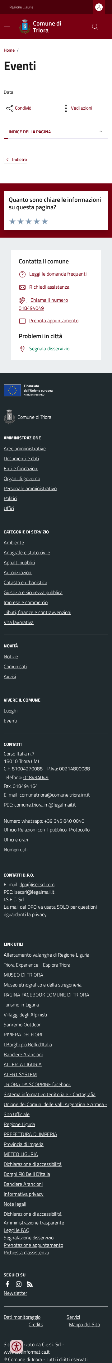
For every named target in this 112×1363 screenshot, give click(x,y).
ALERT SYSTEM (20, 1074)
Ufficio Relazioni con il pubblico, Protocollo (47, 829)
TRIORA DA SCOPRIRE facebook (37, 1084)
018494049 (36, 777)
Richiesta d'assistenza (26, 1252)
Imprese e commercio (26, 602)
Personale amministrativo (30, 488)
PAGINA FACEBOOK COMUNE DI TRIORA (46, 994)
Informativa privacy (24, 1194)
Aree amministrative (25, 448)
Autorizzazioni (18, 572)
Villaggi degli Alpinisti (25, 1014)
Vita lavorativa (19, 622)
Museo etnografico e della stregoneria (43, 984)
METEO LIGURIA (21, 1154)
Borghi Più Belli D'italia (27, 1174)
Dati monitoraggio (22, 1317)
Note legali (15, 1204)
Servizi (73, 1317)
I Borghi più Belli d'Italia (28, 1044)
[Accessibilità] (16, 1346)
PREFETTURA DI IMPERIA (30, 1134)
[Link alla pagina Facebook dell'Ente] (7, 1284)
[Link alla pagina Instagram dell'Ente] (18, 1284)
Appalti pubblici (19, 562)
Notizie (11, 656)
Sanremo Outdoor (22, 1024)
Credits (36, 1324)
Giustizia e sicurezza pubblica (33, 592)
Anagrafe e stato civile (27, 552)
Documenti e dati (21, 458)
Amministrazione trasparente (34, 1222)
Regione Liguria (21, 7)
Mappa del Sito (84, 1324)
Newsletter (15, 1293)
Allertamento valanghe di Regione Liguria (46, 954)
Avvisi (10, 676)
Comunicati (15, 666)
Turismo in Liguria (21, 1004)
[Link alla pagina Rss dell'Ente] (30, 1284)
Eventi (10, 720)
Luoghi (10, 710)
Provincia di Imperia (24, 1144)
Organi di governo (22, 478)
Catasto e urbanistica (25, 582)
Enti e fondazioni (21, 468)
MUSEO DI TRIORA (23, 974)
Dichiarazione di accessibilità (33, 1164)
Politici (10, 498)
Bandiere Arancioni (23, 1054)
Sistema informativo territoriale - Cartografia (50, 1094)
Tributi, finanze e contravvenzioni (37, 612)
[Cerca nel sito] (93, 26)
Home (9, 50)
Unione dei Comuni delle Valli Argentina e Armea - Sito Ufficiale (55, 1109)
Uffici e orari (16, 839)
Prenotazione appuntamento (33, 1245)
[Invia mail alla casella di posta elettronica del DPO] (37, 884)
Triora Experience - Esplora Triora (37, 964)
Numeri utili (15, 849)
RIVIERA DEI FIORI (23, 1034)
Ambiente (14, 542)
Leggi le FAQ (17, 1230)
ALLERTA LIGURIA (23, 1064)
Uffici (9, 508)
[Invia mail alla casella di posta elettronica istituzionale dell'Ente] (55, 795)
